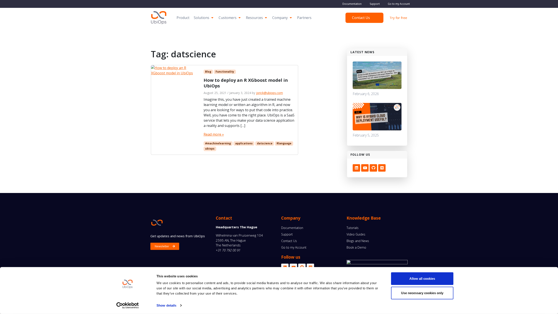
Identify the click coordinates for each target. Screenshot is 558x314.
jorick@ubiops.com (269, 93)
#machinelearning (218, 143)
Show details (166, 305)
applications (244, 143)
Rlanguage (284, 143)
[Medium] (382, 168)
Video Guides (356, 234)
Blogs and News (358, 241)
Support (375, 4)
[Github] (373, 168)
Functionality (225, 71)
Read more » (214, 134)
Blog (208, 71)
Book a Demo (356, 247)
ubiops (209, 148)
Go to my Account (399, 4)
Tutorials (353, 228)
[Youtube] (365, 168)
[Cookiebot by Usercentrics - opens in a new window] (128, 305)
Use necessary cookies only (422, 293)
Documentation (352, 4)
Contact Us (289, 241)
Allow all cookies (422, 278)
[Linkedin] (356, 168)
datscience (264, 143)
